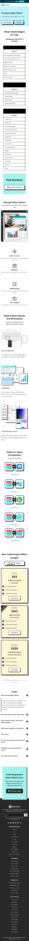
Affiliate (10, 939)
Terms (14, 939)
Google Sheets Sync (14, 885)
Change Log (14, 851)
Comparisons (14, 842)
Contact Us (14, 829)
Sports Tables (14, 861)
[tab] (10, 563)
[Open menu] (26, 5)
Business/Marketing (14, 871)
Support (14, 847)
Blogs (14, 834)
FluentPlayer (14, 902)
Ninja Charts (14, 890)
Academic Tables (14, 876)
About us (14, 844)
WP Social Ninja (14, 922)
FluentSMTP (14, 929)
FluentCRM (14, 907)
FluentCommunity (14, 914)
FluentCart (14, 899)
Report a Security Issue (14, 854)
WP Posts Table (14, 893)
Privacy (18, 939)
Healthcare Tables (14, 873)
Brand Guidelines (15, 849)
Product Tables (14, 863)
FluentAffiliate (14, 904)
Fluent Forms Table (14, 888)
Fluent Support (14, 912)
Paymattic (14, 924)
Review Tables (14, 868)
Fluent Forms (14, 909)
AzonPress (14, 927)
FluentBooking (14, 919)
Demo (14, 839)
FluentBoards (14, 917)
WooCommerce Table (14, 883)
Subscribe (25, 815)
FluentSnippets (14, 931)
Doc (15, 832)
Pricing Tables (14, 866)
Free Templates (14, 837)
